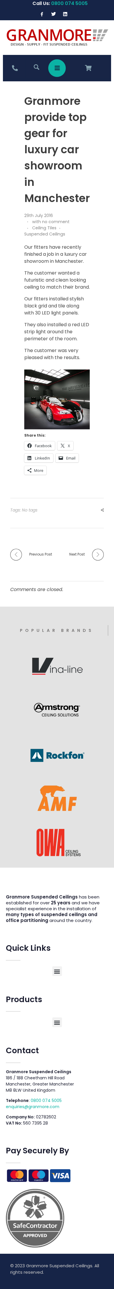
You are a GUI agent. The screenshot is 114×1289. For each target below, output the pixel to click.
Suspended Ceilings (44, 234)
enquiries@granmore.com (32, 1107)
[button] (57, 971)
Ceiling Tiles (44, 228)
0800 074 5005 (46, 1100)
